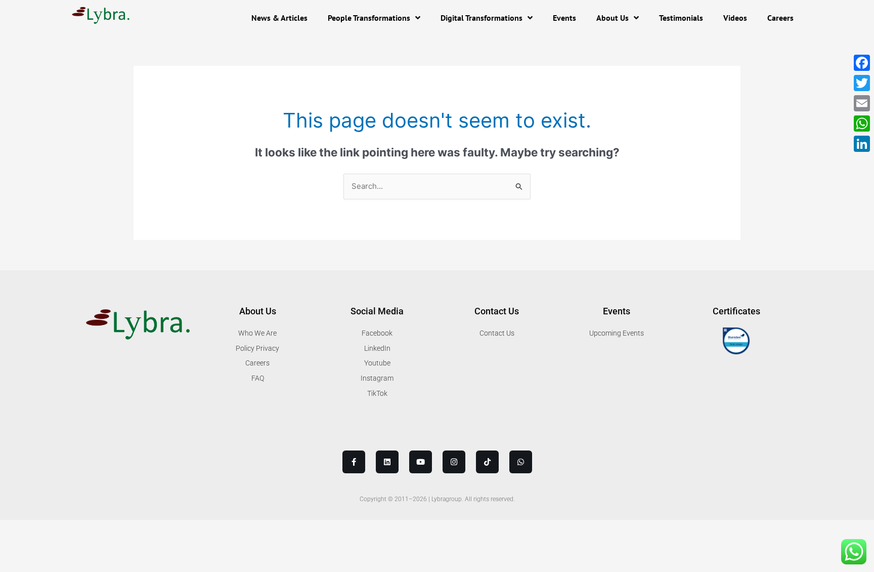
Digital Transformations (481, 18)
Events (564, 18)
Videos (735, 18)
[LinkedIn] (862, 144)
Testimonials (681, 18)
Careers (780, 18)
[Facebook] (862, 63)
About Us (612, 18)
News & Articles (279, 18)
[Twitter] (862, 83)
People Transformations (369, 18)
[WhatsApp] (862, 123)
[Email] (862, 103)
